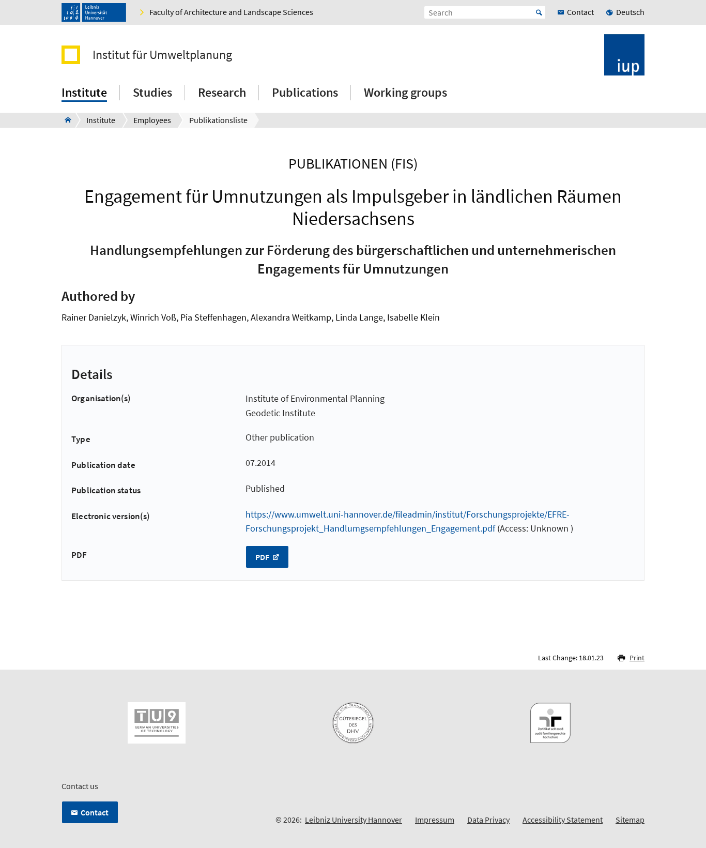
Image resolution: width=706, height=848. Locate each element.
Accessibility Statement (563, 819)
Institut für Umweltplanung (162, 55)
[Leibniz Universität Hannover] (94, 12)
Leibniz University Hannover (353, 819)
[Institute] (64, 120)
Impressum (434, 819)
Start (539, 12)
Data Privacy (488, 819)
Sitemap (630, 819)
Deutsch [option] (630, 12)
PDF (263, 557)
